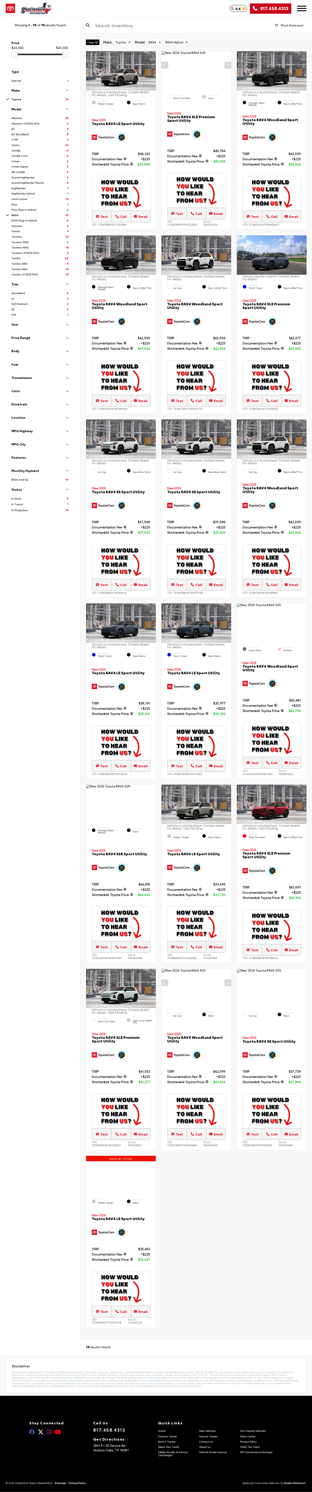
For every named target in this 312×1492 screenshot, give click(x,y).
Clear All (92, 42)
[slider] (14, 54)
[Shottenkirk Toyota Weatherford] (36, 8)
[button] (152, 65)
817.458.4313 (272, 8)
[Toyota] (10, 8)
